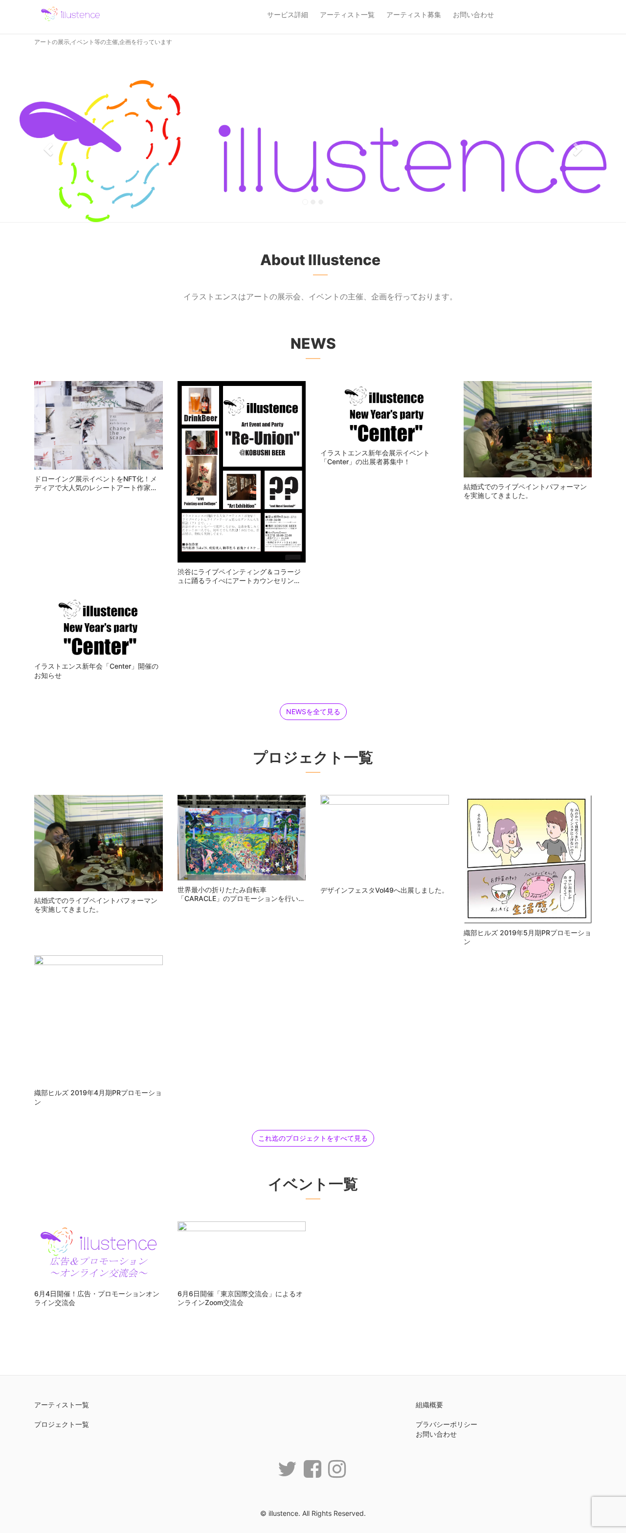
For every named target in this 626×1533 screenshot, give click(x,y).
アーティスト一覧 (347, 14)
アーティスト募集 (413, 14)
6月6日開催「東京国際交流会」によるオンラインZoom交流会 (240, 1298)
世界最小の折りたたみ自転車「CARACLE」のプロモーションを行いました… (241, 898)
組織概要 (429, 1404)
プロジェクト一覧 (61, 1424)
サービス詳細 (287, 14)
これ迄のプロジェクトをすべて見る (313, 1138)
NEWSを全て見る (313, 711)
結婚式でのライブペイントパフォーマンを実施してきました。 (525, 490)
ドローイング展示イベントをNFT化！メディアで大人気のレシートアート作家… (95, 483)
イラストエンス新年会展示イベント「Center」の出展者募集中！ (375, 457)
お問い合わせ (473, 14)
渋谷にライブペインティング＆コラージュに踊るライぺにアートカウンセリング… (239, 580)
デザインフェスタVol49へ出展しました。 (384, 890)
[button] (47, 146)
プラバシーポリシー (446, 1424)
